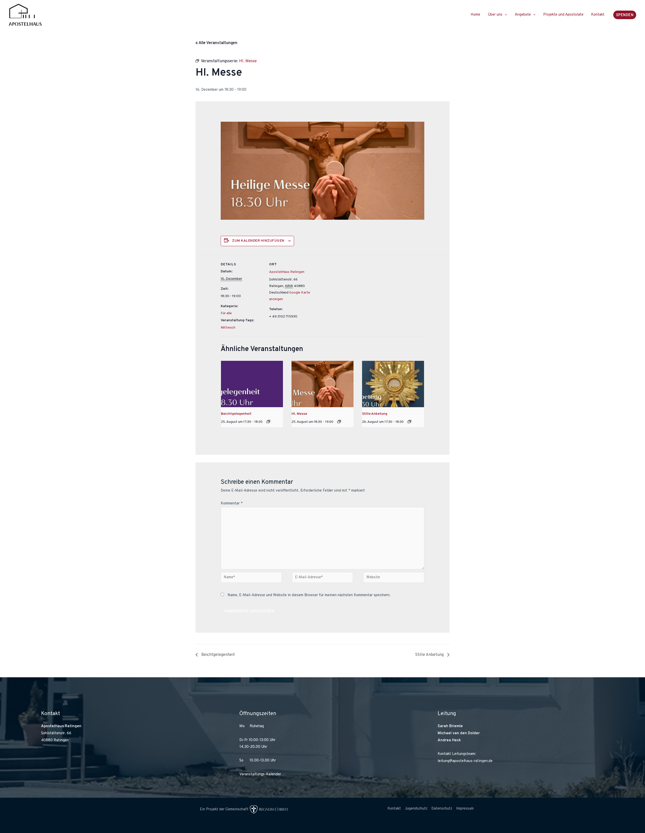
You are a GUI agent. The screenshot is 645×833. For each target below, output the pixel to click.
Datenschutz (441, 808)
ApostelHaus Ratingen (286, 272)
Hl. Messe (299, 414)
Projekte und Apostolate (563, 14)
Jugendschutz (416, 808)
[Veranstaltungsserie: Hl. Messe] (339, 421)
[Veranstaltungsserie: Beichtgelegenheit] (268, 421)
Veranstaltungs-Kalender (260, 774)
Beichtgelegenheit (236, 414)
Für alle (226, 313)
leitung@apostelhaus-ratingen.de (465, 761)
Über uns (495, 14)
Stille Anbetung (374, 414)
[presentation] (252, 384)
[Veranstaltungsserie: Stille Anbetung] (409, 421)
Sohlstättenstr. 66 (56, 733)
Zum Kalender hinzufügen (258, 241)
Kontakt (597, 14)
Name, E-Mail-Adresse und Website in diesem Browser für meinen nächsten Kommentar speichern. (309, 595)
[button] (624, 15)
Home (475, 14)
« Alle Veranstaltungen (216, 43)
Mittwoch (228, 328)
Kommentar (232, 503)
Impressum (465, 808)
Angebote (523, 14)
